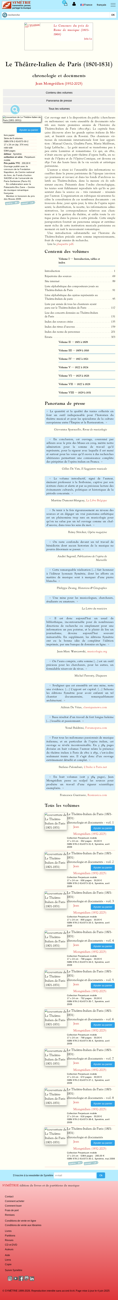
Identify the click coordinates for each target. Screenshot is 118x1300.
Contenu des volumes (59, 92)
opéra (12, 203)
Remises (10, 1214)
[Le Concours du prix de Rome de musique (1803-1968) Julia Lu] (58, 49)
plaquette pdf (65, 244)
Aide (7, 1255)
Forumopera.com (96, 728)
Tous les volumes (59, 108)
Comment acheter (14, 1201)
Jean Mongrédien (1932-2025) (59, 83)
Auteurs (9, 1249)
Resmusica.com (97, 795)
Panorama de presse (59, 100)
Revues (9, 1240)
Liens (8, 1259)
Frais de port (12, 1210)
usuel (27, 203)
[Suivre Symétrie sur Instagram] (10, 1280)
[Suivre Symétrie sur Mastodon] (26, 1280)
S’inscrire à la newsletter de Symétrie (33, 1175)
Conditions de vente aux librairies (23, 1225)
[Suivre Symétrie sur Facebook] (21, 1280)
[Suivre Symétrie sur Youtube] (15, 1280)
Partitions (10, 1235)
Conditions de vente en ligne (20, 1220)
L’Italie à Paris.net (95, 767)
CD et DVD (11, 1244)
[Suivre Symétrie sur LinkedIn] (32, 1280)
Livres (8, 1231)
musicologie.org (97, 651)
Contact (9, 1196)
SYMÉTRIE (10, 1185)
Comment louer (13, 1205)
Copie (8, 1264)
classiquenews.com (95, 707)
